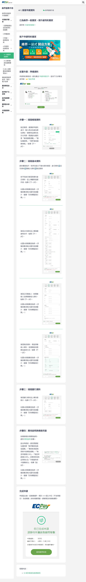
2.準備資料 (6, 34)
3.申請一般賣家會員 (6, 40)
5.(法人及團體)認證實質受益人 (7, 71)
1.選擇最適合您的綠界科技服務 (7, 28)
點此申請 (32, 79)
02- (25, 573)
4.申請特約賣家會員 (6, 48)
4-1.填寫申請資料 (7, 55)
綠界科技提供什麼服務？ (6, 14)
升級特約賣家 (30, 25)
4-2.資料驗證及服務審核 (7, 63)
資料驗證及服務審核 (33, 573)
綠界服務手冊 (7, 8)
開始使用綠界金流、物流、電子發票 (6, 79)
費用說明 (27, 439)
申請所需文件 (44, 76)
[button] (83, 2)
